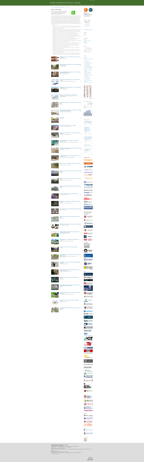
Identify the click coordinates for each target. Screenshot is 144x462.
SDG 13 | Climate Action (87, 77)
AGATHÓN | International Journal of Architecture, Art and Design (65, 2)
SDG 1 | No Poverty (86, 60)
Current (64, 4)
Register (91, 0)
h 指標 (85, 106)
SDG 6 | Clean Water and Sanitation (88, 66)
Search (92, 4)
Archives (67, 4)
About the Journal (55, 4)
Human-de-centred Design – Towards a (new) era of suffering (68, 125)
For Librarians (85, 43)
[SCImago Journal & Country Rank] (88, 29)
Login (93, 0)
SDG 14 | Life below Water (87, 78)
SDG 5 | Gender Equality (87, 65)
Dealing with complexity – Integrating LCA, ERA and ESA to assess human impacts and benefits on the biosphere (69, 232)
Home (51, 4)
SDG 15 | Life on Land (87, 79)
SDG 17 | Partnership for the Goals (88, 82)
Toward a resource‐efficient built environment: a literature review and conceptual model (88, 122)
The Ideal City (61, 117)
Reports (85, 4)
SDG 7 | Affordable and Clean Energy (88, 67)
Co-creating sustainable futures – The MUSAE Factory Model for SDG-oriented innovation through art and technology (70, 72)
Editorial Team (60, 4)
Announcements (81, 4)
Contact (88, 4)
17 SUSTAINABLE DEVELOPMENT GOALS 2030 (58, 7)
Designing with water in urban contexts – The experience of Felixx (68, 94)
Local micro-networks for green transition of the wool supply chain (69, 193)
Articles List (71, 4)
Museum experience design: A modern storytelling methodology (88, 150)
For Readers (85, 39)
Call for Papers (75, 4)
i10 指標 (85, 107)
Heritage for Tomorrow (87, 144)
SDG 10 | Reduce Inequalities (87, 72)
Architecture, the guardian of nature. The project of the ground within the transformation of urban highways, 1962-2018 (70, 285)
